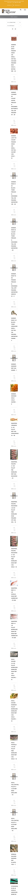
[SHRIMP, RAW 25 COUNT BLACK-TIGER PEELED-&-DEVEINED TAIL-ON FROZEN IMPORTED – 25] (14, 222)
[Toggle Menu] (25, 9)
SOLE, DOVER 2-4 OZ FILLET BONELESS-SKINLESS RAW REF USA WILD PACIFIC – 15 (14, 669)
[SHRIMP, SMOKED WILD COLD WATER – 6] (14, 388)
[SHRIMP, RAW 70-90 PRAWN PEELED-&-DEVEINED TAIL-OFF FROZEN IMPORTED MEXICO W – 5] (14, 268)
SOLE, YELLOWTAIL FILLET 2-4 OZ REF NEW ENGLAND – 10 (15, 788)
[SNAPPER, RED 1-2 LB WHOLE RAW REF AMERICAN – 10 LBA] (14, 583)
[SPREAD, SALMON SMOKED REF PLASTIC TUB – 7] (14, 848)
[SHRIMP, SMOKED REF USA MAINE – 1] (14, 358)
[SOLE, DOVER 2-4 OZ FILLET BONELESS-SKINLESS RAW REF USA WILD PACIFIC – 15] (14, 654)
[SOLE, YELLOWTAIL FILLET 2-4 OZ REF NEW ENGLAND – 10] (14, 776)
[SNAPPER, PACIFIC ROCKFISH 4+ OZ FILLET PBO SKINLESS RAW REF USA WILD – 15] (14, 541)
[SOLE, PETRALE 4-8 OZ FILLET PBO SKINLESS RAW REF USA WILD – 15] (14, 737)
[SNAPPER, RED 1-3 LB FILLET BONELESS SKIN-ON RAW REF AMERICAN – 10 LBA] (14, 616)
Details (14, 81)
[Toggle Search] (20, 9)
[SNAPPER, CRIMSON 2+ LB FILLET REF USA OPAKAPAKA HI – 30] (14, 419)
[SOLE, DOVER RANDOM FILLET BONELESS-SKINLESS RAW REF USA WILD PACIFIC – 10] (14, 695)
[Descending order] (20, 22)
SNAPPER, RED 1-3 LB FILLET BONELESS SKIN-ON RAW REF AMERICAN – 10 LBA (14, 629)
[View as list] (15, 29)
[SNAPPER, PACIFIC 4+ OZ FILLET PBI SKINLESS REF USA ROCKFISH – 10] (14, 454)
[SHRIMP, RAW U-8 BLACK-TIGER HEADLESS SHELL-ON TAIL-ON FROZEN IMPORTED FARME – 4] (14, 313)
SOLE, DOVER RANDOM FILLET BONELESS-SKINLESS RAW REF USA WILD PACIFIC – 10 (14, 711)
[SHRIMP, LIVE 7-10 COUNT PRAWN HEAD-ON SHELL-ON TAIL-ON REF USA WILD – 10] (14, 131)
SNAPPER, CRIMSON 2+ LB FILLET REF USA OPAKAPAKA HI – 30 (15, 429)
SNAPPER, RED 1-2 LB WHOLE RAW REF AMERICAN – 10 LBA (14, 594)
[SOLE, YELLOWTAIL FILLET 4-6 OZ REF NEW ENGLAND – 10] (14, 812)
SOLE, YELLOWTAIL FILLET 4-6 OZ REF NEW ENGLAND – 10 (15, 824)
